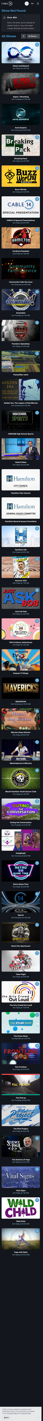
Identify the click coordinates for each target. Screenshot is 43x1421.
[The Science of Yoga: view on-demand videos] (37, 1138)
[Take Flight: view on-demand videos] (37, 953)
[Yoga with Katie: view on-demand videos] (37, 1231)
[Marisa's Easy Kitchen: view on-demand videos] (37, 711)
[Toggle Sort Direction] (23, 36)
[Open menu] (38, 4)
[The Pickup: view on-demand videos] (37, 1077)
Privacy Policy (12, 1413)
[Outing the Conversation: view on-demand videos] (37, 801)
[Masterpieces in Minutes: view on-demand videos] (37, 742)
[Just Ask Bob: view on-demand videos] (37, 590)
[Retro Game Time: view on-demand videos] (37, 863)
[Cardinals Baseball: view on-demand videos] (37, 230)
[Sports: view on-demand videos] (37, 894)
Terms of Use (26, 1413)
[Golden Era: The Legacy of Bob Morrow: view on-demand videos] (37, 382)
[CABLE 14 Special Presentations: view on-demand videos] (37, 199)
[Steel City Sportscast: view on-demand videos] (37, 925)
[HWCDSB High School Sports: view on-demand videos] (37, 413)
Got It (6, 1418)
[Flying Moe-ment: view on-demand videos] (37, 353)
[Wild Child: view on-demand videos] (37, 1200)
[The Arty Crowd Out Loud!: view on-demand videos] (37, 984)
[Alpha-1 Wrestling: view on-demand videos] (37, 76)
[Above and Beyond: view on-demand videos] (37, 45)
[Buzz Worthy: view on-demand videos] (37, 168)
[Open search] (27, 4)
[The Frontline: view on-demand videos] (37, 1046)
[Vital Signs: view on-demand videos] (37, 1169)
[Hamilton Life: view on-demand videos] (37, 528)
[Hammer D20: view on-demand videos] (37, 559)
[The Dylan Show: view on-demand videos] (37, 1015)
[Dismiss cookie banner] (38, 1417)
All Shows (32, 36)
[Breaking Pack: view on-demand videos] (37, 137)
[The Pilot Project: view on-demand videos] (37, 1107)
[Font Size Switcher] (32, 4)
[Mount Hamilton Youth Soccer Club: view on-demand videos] (37, 770)
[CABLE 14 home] (7, 4)
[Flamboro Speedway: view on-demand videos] (37, 323)
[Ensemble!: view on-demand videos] (37, 292)
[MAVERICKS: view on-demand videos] (37, 680)
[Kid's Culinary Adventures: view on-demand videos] (37, 621)
